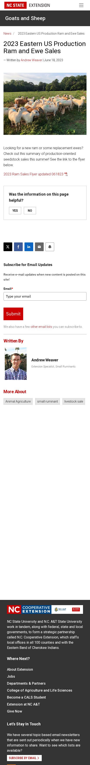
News (7, 33)
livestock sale (73, 401)
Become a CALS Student (26, 697)
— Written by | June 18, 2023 (33, 60)
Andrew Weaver (31, 60)
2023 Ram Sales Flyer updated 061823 (33, 174)
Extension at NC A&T (23, 704)
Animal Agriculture (18, 401)
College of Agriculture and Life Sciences (39, 690)
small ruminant (47, 401)
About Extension (20, 669)
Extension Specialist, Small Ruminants (53, 366)
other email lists (41, 326)
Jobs (11, 676)
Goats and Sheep (25, 18)
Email (8, 289)
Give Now (14, 711)
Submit (13, 314)
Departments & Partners (26, 683)
